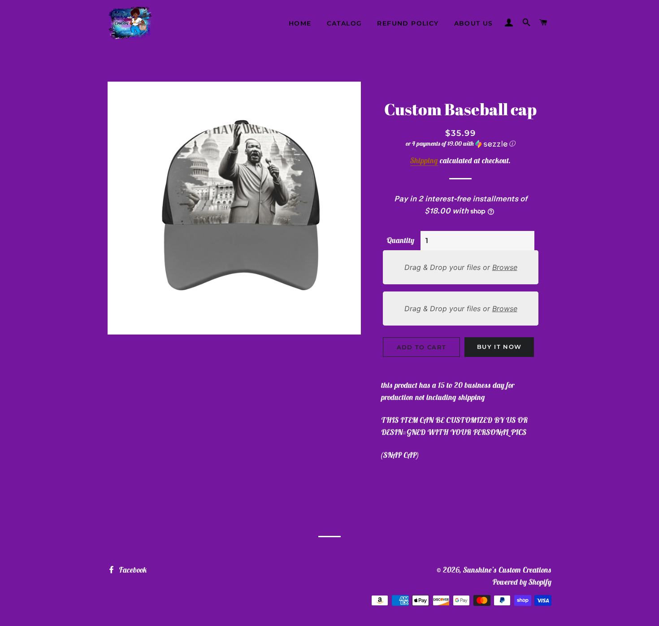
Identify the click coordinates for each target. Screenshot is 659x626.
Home (300, 23)
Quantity (400, 240)
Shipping (424, 160)
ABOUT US (473, 23)
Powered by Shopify (521, 582)
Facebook (132, 570)
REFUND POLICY (407, 23)
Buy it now (499, 346)
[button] (460, 143)
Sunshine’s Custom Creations (507, 570)
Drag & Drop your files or (460, 267)
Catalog (344, 23)
